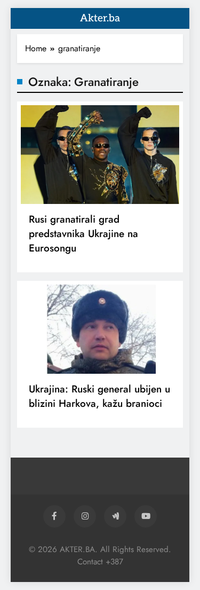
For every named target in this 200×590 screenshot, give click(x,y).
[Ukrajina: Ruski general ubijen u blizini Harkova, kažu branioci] (100, 329)
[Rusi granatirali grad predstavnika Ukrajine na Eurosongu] (100, 154)
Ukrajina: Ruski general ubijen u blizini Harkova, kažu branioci (99, 396)
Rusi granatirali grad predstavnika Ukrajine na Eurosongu (83, 233)
